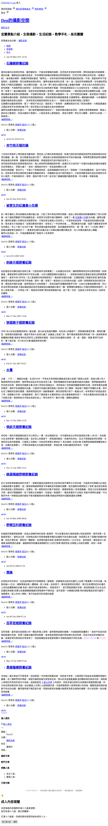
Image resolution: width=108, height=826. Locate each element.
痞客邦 (18, 125)
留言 (24, 125)
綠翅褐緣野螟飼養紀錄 (22, 474)
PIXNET (34, 791)
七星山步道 (47, 682)
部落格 (9, 49)
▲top (3, 134)
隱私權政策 (69, 791)
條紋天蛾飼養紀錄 (19, 427)
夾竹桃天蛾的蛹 (17, 145)
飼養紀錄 (21, 130)
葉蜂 (9, 572)
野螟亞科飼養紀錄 (19, 525)
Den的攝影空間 (15, 20)
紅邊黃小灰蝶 (81, 217)
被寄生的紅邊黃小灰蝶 (22, 205)
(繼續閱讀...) (6, 119)
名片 (8, 52)
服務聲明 (79, 791)
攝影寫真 (22, 41)
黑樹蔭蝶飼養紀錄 (19, 667)
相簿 (8, 46)
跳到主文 (5, 28)
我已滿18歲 (6, 822)
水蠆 (9, 370)
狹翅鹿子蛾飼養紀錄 (20, 322)
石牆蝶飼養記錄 (17, 63)
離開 (15, 822)
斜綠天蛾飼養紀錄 (19, 262)
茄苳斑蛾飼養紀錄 (19, 623)
